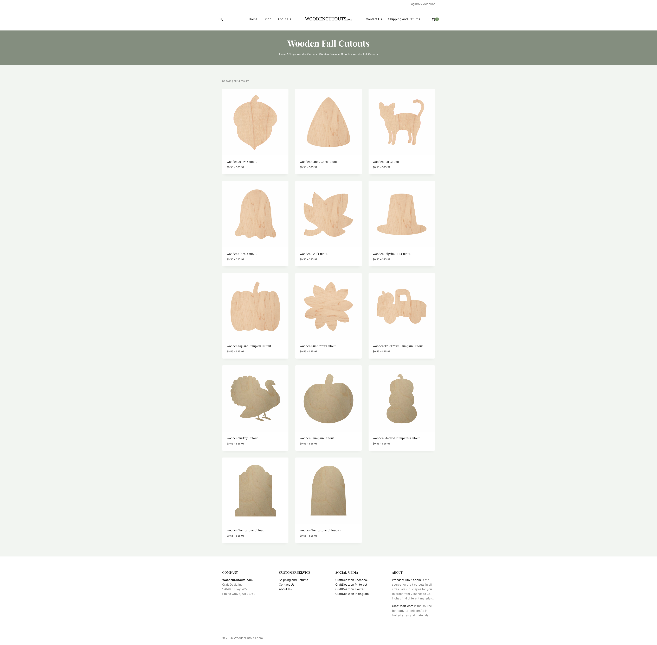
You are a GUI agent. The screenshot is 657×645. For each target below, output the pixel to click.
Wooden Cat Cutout (386, 162)
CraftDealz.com (402, 606)
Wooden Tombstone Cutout (245, 530)
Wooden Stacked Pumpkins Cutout (396, 438)
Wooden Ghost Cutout (241, 254)
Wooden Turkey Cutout (242, 438)
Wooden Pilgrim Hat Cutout (391, 254)
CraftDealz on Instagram (352, 594)
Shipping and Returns (404, 19)
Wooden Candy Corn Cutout (319, 162)
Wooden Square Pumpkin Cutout (249, 346)
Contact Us (374, 19)
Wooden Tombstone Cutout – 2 (320, 530)
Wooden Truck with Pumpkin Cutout (398, 346)
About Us (284, 19)
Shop (267, 19)
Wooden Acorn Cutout (241, 162)
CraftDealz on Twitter (349, 589)
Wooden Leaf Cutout (313, 254)
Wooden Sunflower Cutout (318, 346)
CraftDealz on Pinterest (351, 584)
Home (253, 19)
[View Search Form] (221, 19)
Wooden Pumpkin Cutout (317, 438)
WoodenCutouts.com (237, 580)
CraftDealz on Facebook (351, 580)
